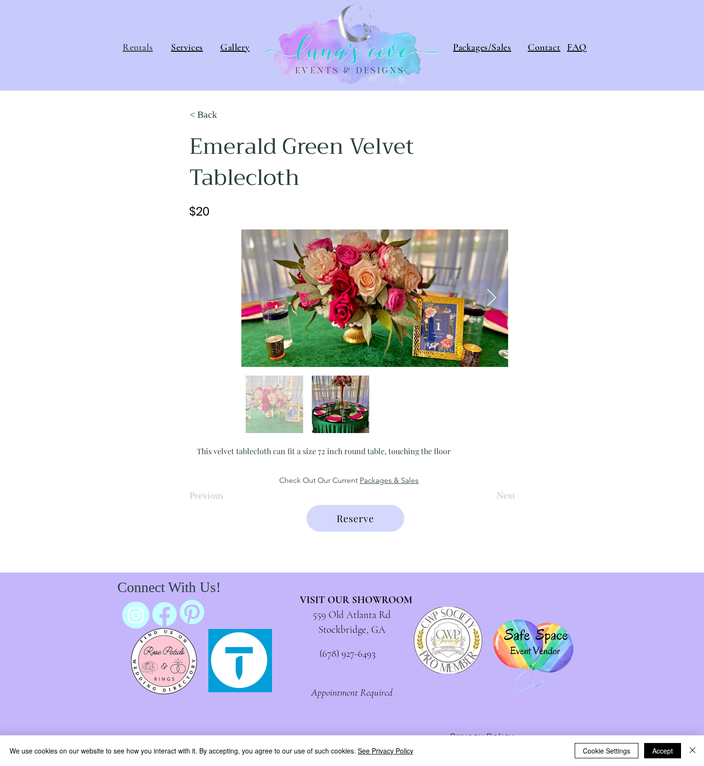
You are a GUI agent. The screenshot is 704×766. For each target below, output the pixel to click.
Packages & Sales (389, 480)
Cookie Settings (606, 750)
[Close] (692, 750)
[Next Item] (491, 298)
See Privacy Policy (385, 750)
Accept (662, 750)
